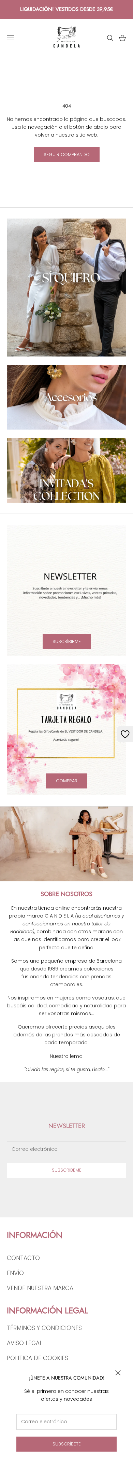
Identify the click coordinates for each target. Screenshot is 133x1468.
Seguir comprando (67, 154)
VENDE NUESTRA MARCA (40, 1288)
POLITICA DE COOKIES (37, 1358)
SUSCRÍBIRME (67, 641)
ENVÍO (15, 1273)
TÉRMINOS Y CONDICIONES (44, 1328)
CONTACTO (23, 1258)
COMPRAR (66, 781)
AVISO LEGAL (24, 1343)
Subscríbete (67, 1444)
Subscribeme (67, 1170)
